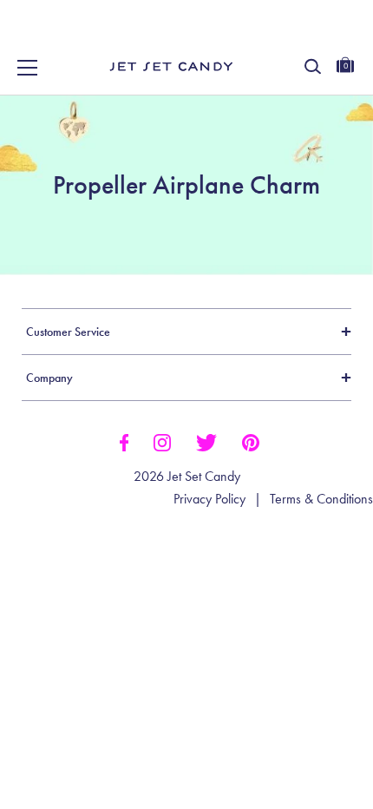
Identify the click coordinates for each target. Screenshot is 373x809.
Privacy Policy (209, 499)
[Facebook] (123, 441)
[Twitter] (206, 441)
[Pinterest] (250, 441)
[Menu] (28, 68)
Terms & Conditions (321, 499)
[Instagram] (162, 441)
